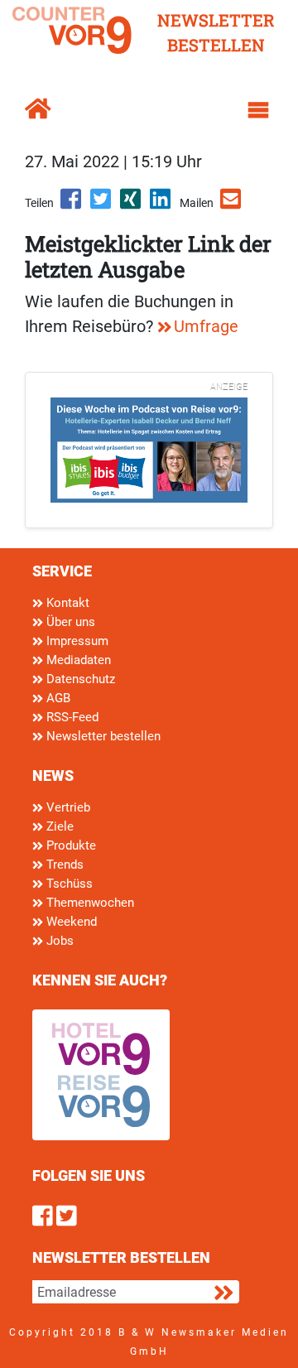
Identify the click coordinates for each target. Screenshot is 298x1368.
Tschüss (68, 883)
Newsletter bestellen (102, 736)
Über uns (69, 621)
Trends (63, 864)
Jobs (58, 940)
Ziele (58, 826)
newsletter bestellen (216, 32)
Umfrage (206, 326)
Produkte (69, 845)
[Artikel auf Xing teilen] (131, 204)
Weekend (70, 921)
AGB (56, 698)
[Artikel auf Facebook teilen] (72, 204)
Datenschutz (79, 679)
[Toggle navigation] (258, 110)
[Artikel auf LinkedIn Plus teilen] (161, 204)
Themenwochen (88, 902)
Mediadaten (77, 660)
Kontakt (66, 602)
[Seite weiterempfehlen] (231, 204)
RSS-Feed (71, 717)
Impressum (75, 640)
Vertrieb (66, 807)
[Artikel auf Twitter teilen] (101, 204)
